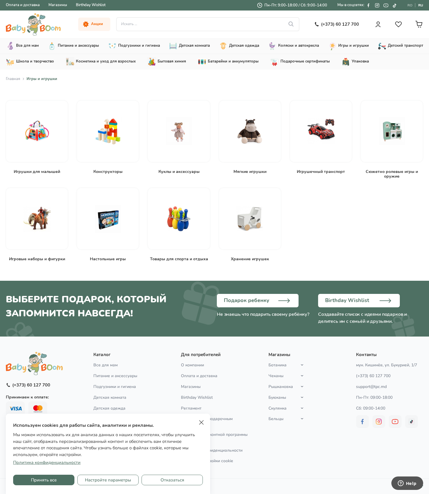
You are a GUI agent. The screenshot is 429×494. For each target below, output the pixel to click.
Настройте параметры (108, 480)
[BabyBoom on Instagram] (377, 5)
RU (420, 5)
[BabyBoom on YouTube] (385, 5)
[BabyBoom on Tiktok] (394, 5)
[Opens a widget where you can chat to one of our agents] (407, 483)
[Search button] (291, 24)
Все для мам (105, 365)
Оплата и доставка (23, 5)
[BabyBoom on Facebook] (368, 5)
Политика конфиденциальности (212, 450)
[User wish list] (398, 24)
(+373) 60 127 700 (373, 376)
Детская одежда (109, 408)
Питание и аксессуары (115, 376)
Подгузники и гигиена (114, 386)
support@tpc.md (371, 386)
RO (409, 5)
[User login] (378, 24)
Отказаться (172, 480)
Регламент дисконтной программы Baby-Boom (214, 437)
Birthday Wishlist (91, 5)
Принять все (44, 480)
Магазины (57, 5)
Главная (13, 79)
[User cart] (418, 24)
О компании (192, 365)
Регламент (191, 408)
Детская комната (109, 397)
